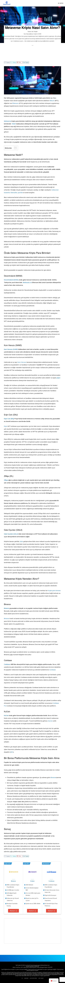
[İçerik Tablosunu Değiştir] (14, 148)
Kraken (32, 881)
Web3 (14, 124)
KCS (12, 752)
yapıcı (58, 378)
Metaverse (7, 121)
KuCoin (50, 721)
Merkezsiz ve (27, 282)
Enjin (5, 426)
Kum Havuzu (22, 362)
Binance (6, 618)
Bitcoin (52, 100)
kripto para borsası (54, 590)
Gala (21, 541)
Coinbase (52, 670)
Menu (61, 3)
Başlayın (12, 910)
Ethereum (15, 103)
